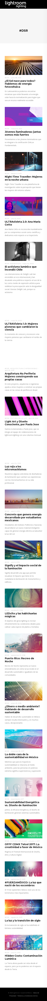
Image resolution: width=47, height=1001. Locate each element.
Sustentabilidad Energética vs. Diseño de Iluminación (22, 804)
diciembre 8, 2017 (17, 799)
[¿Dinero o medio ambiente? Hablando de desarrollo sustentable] (23, 691)
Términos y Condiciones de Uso (27, 996)
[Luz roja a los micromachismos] (23, 451)
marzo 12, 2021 (16, 129)
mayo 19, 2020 (16, 320)
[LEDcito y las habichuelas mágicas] (23, 598)
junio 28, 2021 (16, 78)
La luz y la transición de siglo (22, 920)
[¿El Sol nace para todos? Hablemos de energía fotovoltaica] (23, 65)
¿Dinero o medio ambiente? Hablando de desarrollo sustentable (22, 709)
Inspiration (15, 263)
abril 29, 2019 (9, 370)
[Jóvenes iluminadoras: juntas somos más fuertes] (23, 116)
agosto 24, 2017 (16, 917)
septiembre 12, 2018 (18, 655)
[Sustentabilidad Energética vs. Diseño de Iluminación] (23, 787)
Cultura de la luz (18, 418)
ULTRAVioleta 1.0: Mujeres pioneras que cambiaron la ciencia (21, 326)
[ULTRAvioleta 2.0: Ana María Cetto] (23, 206)
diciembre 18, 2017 (17, 751)
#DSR (7, 78)
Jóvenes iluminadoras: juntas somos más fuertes (23, 133)
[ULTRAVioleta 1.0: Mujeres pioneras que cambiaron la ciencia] (23, 308)
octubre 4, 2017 (34, 841)
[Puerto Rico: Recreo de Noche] (23, 643)
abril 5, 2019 (15, 562)
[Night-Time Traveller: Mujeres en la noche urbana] (23, 161)
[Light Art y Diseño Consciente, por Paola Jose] (23, 406)
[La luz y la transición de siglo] (23, 907)
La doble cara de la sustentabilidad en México (21, 756)
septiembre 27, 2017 (18, 879)
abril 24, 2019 (16, 463)
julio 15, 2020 (16, 218)
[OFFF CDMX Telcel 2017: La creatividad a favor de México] (23, 829)
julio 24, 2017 (16, 952)
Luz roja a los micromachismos (15, 468)
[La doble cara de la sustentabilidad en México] (23, 739)
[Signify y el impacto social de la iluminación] (23, 550)
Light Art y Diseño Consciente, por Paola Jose (22, 423)
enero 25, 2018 (16, 703)
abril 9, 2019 (15, 511)
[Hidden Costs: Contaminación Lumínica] (23, 942)
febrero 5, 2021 (16, 173)
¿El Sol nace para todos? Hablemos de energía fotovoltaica (20, 83)
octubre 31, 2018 (17, 610)
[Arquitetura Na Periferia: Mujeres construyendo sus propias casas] (23, 356)
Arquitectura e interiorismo (23, 368)
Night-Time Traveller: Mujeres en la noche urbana (23, 178)
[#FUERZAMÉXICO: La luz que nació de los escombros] (23, 869)
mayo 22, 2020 (28, 263)
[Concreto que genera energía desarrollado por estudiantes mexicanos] (23, 499)
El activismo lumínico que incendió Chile (21, 268)
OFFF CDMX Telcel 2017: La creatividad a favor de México (23, 846)
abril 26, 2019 (33, 418)
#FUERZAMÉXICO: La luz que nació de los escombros (23, 884)
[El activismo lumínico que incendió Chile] (23, 251)
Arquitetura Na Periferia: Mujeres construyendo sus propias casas (21, 376)
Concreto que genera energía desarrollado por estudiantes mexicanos (23, 517)
